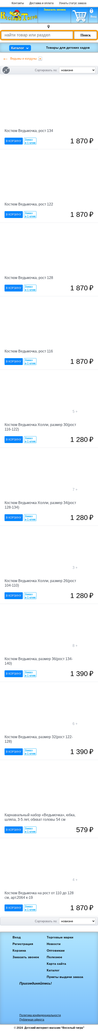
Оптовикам (55, 950)
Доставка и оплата (41, 3)
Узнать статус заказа (72, 3)
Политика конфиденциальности (40, 1015)
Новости (54, 944)
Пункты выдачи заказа (65, 977)
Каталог (53, 970)
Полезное (54, 957)
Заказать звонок (26, 957)
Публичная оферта (31, 1019)
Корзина (19, 950)
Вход (93, 16)
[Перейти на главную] (19, 15)
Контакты (18, 3)
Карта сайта (56, 963)
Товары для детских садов (68, 47)
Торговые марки (60, 937)
